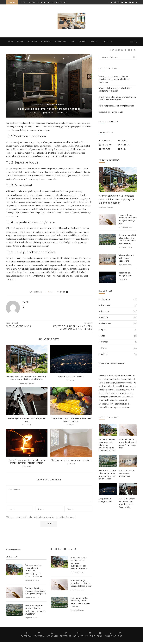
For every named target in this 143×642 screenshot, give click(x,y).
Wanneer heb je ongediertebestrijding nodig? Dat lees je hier (115, 89)
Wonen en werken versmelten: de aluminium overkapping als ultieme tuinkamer (26, 378)
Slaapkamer (60, 41)
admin (36, 112)
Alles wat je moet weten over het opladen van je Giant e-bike (127, 503)
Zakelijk (94, 41)
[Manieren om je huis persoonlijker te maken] (71, 443)
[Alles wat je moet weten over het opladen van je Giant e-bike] (26, 401)
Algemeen (119, 299)
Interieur (32, 41)
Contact (106, 41)
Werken (119, 341)
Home (10, 41)
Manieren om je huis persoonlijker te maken (71, 460)
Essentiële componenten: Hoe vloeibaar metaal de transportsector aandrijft (27, 461)
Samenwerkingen (13, 549)
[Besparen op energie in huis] (71, 359)
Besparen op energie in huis (71, 376)
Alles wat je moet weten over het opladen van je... (27, 419)
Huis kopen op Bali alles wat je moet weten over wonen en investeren (117, 98)
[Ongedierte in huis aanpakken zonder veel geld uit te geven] (71, 401)
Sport (119, 329)
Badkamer (46, 41)
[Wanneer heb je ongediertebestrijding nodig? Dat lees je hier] (107, 219)
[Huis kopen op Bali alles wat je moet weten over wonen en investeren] (107, 239)
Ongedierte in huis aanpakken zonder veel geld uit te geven (71, 419)
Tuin (72, 41)
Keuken (82, 41)
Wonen (20, 41)
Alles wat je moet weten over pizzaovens (50, 2)
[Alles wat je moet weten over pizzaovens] (107, 259)
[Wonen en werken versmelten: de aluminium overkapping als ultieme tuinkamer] (26, 359)
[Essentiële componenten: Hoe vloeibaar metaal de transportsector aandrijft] (26, 443)
